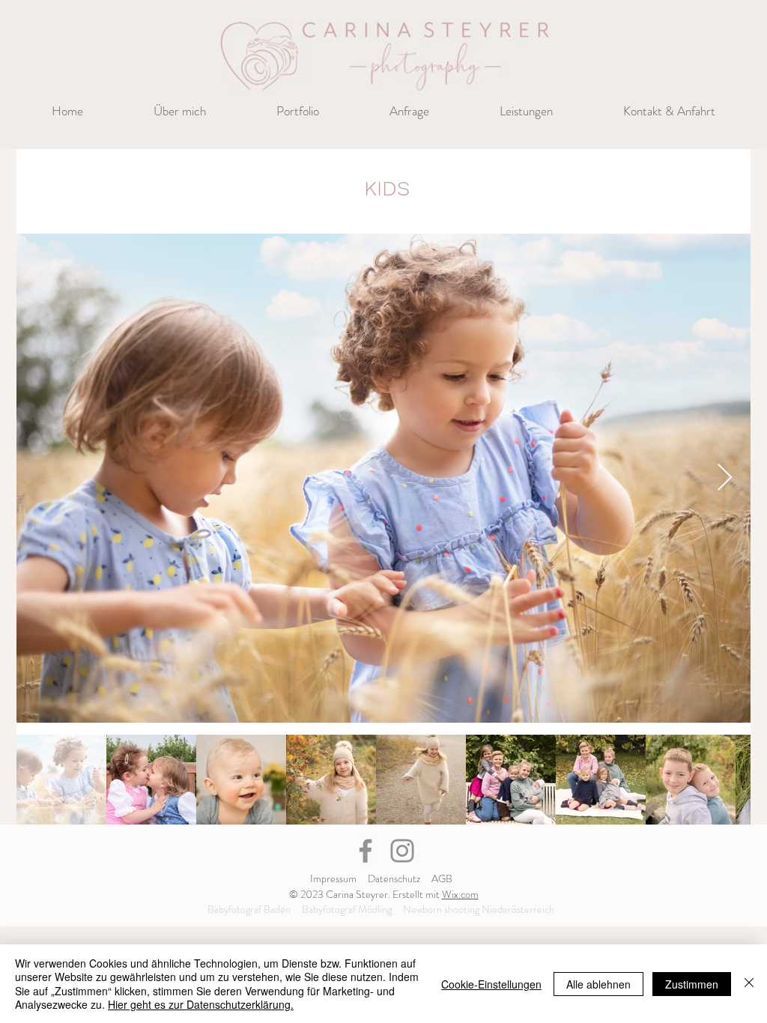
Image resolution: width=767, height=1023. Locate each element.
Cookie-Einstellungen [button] (491, 984)
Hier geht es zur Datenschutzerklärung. (201, 1004)
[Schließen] (749, 983)
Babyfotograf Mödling (347, 909)
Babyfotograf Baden (249, 909)
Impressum (333, 878)
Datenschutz (394, 878)
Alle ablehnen (598, 984)
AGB (441, 878)
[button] (297, 111)
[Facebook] (365, 850)
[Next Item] (724, 478)
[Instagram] (402, 850)
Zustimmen (691, 984)
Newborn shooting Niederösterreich (478, 909)
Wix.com (460, 894)
